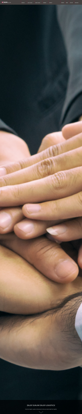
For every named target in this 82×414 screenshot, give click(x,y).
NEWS (67, 2)
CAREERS (62, 2)
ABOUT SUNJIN (37, 2)
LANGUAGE (76, 2)
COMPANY (44, 2)
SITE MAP (71, 2)
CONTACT (50, 2)
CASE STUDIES (30, 2)
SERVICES (23, 2)
